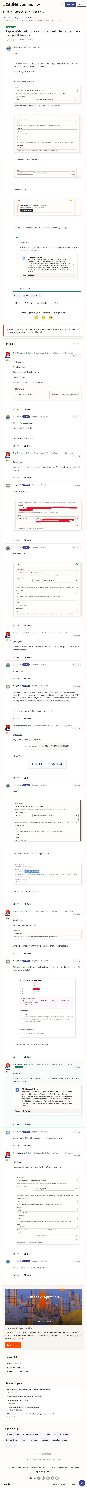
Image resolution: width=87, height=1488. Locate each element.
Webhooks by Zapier (32, 296)
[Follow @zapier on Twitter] (52, 1478)
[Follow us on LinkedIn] (43, 1478)
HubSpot (33, 1440)
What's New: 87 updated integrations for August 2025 (24, 1396)
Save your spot (13, 1345)
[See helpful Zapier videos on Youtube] (57, 1478)
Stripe (16, 296)
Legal (73, 1484)
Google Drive (11, 1440)
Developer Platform (32, 1468)
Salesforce (10, 1446)
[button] (70, 4)
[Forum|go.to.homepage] (22, 4)
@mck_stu (24, 242)
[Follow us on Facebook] (39, 1478)
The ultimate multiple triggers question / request (23, 1407)
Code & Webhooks (29, 18)
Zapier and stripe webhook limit (17, 1400)
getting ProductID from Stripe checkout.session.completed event (28, 1389)
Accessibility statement (51, 1459)
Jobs (53, 1468)
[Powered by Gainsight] (43, 1454)
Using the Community (16, 1367)
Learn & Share (21, 12)
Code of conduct (14, 1363)
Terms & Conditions (34, 1459)
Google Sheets (12, 1434)
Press (45, 1468)
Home (6, 18)
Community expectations (18, 1371)
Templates (74, 1468)
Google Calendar (59, 1440)
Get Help (5, 12)
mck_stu (17, 47)
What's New (38, 12)
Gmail (47, 1434)
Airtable (45, 1440)
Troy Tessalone (19, 353)
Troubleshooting (13, 1392)
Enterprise (62, 1468)
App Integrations (43, 1471)
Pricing (11, 1468)
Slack (23, 1440)
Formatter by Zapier (62, 1434)
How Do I (11, 1403)
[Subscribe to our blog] (48, 1478)
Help (19, 1468)
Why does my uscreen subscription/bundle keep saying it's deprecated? (30, 1414)
